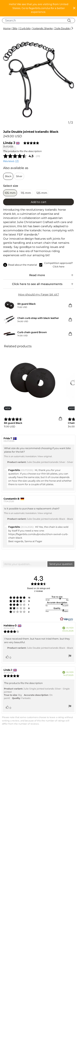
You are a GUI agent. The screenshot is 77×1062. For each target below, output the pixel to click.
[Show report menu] (69, 656)
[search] (40, 20)
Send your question (60, 563)
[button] (38, 8)
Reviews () (11, 161)
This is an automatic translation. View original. (28, 456)
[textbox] (25, 564)
